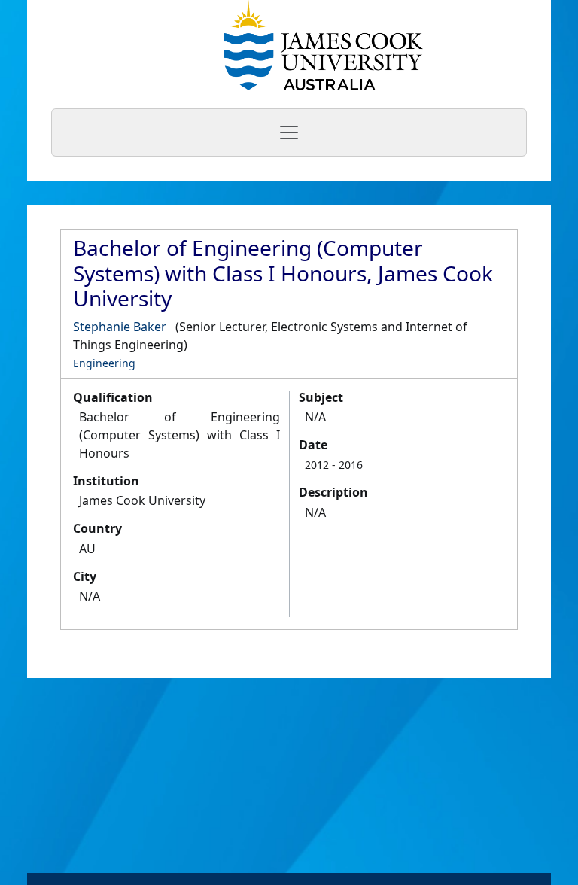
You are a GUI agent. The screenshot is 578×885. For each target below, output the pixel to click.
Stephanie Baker (119, 326)
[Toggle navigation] (289, 132)
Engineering (104, 363)
